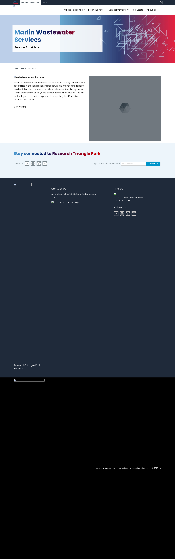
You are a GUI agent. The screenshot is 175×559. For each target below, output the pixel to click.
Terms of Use (123, 468)
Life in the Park (95, 9)
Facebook (39, 163)
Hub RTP (45, 2)
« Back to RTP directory (25, 68)
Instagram (33, 163)
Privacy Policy (110, 468)
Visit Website (20, 107)
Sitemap (144, 468)
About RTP (152, 9)
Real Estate (137, 9)
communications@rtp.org (67, 202)
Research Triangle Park (30, 2)
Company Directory (118, 9)
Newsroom (99, 468)
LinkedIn (27, 163)
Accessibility (135, 468)
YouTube (44, 163)
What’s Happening (73, 9)
